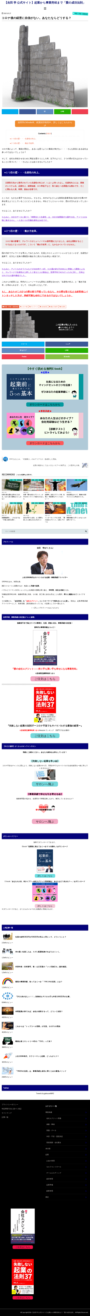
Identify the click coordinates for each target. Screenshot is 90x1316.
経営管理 (49, 1179)
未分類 (47, 1149)
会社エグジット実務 (53, 1118)
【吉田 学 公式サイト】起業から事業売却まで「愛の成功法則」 (53, 1312)
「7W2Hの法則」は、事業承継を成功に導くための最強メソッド (40, 1071)
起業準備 (49, 1185)
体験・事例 (50, 1124)
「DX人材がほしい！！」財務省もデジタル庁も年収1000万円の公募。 (43, 996)
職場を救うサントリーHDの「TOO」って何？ (33, 1041)
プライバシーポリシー (10, 1104)
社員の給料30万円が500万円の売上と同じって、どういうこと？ (40, 937)
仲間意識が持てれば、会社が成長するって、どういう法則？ (39, 1011)
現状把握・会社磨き (53, 1142)
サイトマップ (7, 1113)
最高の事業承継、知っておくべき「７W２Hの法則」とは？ (38, 982)
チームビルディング (53, 1173)
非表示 (48, 133)
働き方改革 (54, 307)
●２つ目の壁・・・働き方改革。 (23, 143)
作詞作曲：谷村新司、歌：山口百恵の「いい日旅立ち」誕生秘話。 (41, 967)
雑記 (47, 1197)
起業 (47, 1155)
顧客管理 (49, 1191)
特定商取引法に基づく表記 (11, 1109)
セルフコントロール (53, 1167)
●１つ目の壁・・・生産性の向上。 (23, 139)
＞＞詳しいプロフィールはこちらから (45, 608)
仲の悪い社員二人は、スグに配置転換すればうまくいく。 (38, 952)
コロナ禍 (24, 307)
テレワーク (34, 307)
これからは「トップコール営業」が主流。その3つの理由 (37, 1026)
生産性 (63, 307)
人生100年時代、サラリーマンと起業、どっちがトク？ (37, 1056)
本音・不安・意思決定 (11, 307)
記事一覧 (5, 1117)
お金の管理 (50, 1161)
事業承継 (48, 1112)
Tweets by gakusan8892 (45, 1093)
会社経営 (44, 307)
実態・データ (51, 1130)
